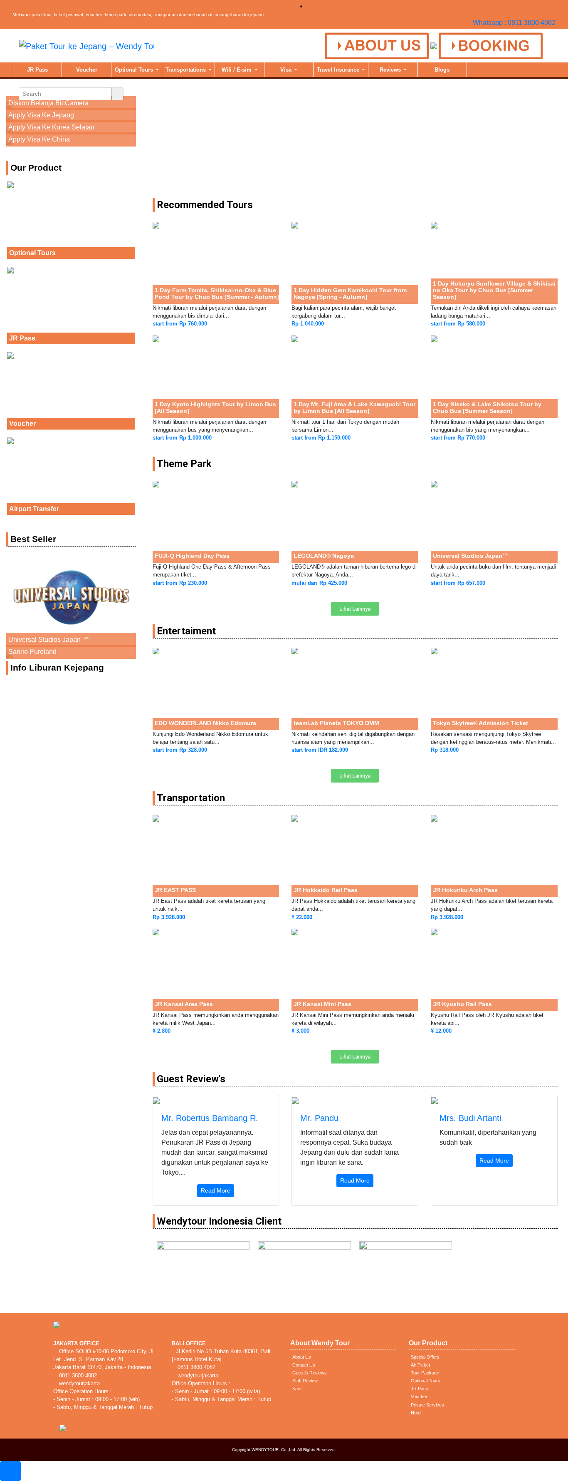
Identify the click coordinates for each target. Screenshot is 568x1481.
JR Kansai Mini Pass (322, 1004)
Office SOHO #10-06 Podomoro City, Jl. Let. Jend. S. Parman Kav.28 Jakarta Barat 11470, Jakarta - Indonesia (104, 1359)
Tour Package (425, 1372)
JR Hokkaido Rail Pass (326, 890)
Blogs (442, 70)
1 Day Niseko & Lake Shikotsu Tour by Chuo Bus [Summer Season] (487, 407)
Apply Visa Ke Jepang (41, 115)
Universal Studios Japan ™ (48, 639)
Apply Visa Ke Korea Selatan (51, 127)
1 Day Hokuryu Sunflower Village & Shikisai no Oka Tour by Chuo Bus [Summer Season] (494, 290)
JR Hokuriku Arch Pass (465, 890)
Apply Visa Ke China (39, 139)
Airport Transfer (34, 508)
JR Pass (37, 70)
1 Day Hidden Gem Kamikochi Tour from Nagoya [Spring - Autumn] (350, 293)
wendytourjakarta (78, 1383)
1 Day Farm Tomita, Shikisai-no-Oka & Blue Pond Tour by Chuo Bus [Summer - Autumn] (217, 293)
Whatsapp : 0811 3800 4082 (514, 22)
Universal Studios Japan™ (470, 555)
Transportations (186, 70)
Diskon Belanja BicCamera (48, 103)
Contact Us (303, 1364)
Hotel (416, 1412)
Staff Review (305, 1380)
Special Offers (425, 1356)
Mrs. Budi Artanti (470, 1118)
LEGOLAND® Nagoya (324, 555)
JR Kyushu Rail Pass (462, 1004)
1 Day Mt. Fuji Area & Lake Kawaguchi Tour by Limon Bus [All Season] (354, 407)
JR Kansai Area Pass (184, 1004)
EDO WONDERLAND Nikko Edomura (205, 723)
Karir (297, 1388)
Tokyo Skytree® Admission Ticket (480, 723)
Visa (286, 70)
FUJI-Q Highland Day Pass (192, 555)
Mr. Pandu (319, 1118)
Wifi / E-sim (237, 70)
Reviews (391, 70)
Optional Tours (135, 70)
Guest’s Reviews (309, 1372)
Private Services (427, 1404)
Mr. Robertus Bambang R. (209, 1118)
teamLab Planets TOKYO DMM (336, 723)
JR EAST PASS (175, 890)
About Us (301, 1356)
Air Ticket (420, 1364)
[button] (355, 609)
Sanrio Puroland (32, 651)
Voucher (86, 70)
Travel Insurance (339, 70)
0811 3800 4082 (77, 1375)
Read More (215, 1190)
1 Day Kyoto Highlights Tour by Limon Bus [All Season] (215, 407)
